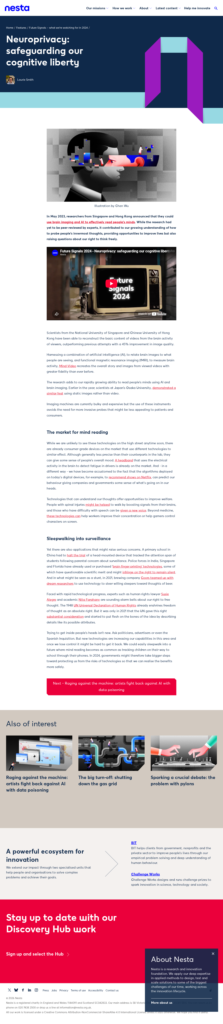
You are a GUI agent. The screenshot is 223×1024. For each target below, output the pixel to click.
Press (46, 990)
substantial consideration (65, 616)
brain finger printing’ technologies (137, 566)
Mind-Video (67, 366)
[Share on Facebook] (32, 145)
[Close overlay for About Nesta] (214, 953)
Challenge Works (145, 874)
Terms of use (78, 990)
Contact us (112, 990)
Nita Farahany (89, 599)
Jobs (54, 990)
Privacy (63, 990)
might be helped (98, 504)
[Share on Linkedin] (32, 152)
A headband (124, 460)
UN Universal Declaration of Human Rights (105, 605)
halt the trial (76, 555)
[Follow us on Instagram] (36, 990)
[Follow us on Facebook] (23, 990)
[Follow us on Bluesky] (16, 990)
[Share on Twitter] (32, 138)
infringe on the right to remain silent (148, 572)
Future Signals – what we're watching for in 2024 (58, 28)
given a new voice (133, 510)
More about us (161, 1002)
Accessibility (95, 990)
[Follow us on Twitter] (9, 990)
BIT (134, 843)
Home (9, 28)
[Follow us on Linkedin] (29, 990)
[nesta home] (17, 8)
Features (21, 28)
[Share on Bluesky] (32, 160)
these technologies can (63, 516)
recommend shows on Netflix (130, 477)
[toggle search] (216, 9)
